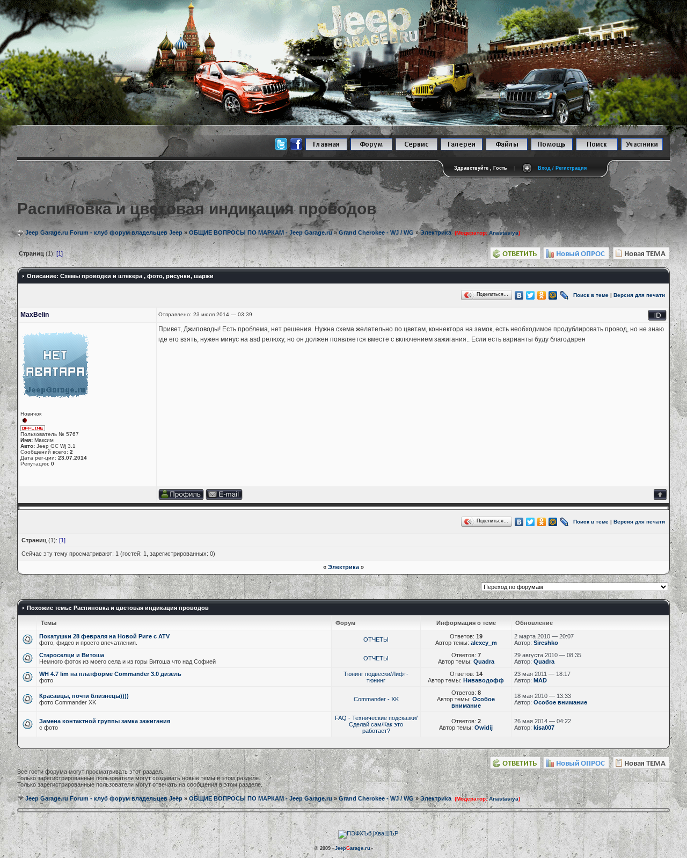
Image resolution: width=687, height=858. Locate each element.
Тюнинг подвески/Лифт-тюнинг (376, 677)
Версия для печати (639, 294)
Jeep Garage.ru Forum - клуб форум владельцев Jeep (103, 232)
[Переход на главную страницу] (326, 148)
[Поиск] (597, 148)
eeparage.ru (352, 848)
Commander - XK (376, 699)
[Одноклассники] (541, 295)
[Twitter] (530, 295)
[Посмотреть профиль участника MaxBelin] (181, 498)
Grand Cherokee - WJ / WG (376, 232)
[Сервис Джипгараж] (416, 148)
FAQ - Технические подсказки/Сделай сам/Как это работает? (376, 724)
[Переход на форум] (371, 148)
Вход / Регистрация (562, 168)
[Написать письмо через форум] (224, 498)
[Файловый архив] (507, 148)
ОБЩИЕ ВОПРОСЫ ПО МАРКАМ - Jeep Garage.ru (260, 232)
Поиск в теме (591, 294)
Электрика (343, 567)
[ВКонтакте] (519, 295)
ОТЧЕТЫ (376, 639)
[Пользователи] (642, 148)
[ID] (657, 319)
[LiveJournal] (564, 295)
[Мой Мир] (553, 295)
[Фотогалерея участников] (462, 148)
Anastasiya (503, 233)
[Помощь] (552, 148)
